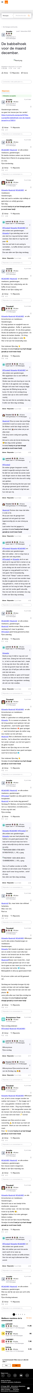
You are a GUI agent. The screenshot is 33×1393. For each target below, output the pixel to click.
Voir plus (29, 1318)
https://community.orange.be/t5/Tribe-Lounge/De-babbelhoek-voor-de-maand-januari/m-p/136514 (16, 117)
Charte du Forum (6, 1380)
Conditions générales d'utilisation (11, 1382)
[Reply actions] (30, 225)
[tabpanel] (16, 704)
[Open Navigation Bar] (2, 2)
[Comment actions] (31, 106)
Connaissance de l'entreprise (9, 1388)
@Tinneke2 (6, 228)
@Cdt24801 (5, 150)
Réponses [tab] (5, 91)
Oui (16, 1365)
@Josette (4, 190)
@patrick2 (13, 150)
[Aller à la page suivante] (24, 1314)
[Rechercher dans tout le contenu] (28, 15)
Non (6, 1365)
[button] (4, 258)
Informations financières (18, 1386)
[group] (4, 68)
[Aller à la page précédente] (11, 1314)
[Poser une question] (28, 1388)
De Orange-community (10, 27)
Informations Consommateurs (10, 1391)
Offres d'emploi (5, 1389)
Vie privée (16, 1389)
